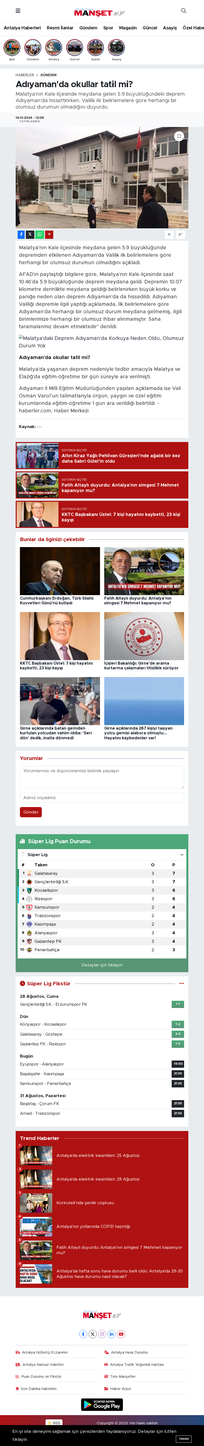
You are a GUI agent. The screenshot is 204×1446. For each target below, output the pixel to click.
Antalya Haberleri (22, 28)
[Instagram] (102, 1334)
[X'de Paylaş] (30, 235)
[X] (93, 1334)
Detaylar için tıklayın (102, 965)
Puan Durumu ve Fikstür (41, 1377)
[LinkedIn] (111, 1334)
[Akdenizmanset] (100, 11)
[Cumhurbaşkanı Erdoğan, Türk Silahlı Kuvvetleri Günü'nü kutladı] (60, 571)
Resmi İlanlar (60, 28)
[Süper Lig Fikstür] (181, 984)
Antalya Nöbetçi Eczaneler (45, 1352)
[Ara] (183, 11)
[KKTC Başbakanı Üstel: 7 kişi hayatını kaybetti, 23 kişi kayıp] (60, 636)
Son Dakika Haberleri (38, 1389)
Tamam (184, 1439)
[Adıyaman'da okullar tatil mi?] (102, 177)
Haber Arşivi (120, 1389)
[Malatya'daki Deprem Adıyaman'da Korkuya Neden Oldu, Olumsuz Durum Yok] (102, 341)
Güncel (150, 28)
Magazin (128, 28)
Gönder (31, 812)
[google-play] (102, 1404)
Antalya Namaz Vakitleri (43, 1365)
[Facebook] (83, 1334)
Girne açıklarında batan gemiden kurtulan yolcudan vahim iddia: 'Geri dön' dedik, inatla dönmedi (56, 733)
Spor (108, 28)
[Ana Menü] (18, 11)
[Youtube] (121, 1334)
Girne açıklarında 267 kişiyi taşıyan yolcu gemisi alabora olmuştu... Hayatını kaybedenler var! (138, 733)
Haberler (25, 75)
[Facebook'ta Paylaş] (21, 235)
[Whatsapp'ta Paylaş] (39, 235)
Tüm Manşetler (123, 1377)
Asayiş (170, 28)
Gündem (88, 28)
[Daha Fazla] (49, 235)
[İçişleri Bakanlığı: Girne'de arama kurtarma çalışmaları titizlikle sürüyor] (144, 636)
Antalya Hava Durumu (129, 1352)
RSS (56, 1423)
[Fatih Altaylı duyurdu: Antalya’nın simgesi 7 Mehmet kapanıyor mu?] (144, 571)
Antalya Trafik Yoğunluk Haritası (137, 1365)
